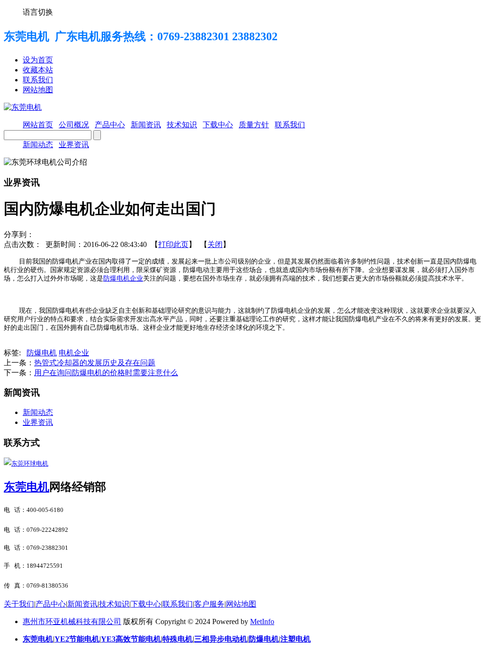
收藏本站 (38, 70)
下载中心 (146, 604)
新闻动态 (38, 145)
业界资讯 (74, 145)
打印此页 (173, 244)
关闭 (215, 244)
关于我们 (19, 604)
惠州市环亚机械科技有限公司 (72, 621)
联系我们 (38, 80)
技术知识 (114, 604)
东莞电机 (26, 487)
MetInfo (262, 621)
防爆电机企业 (123, 278)
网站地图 (38, 90)
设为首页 (38, 60)
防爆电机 (42, 353)
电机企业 (74, 353)
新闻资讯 (82, 604)
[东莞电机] (23, 107)
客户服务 (209, 604)
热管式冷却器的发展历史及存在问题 (94, 363)
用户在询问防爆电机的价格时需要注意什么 (106, 373)
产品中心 (51, 604)
